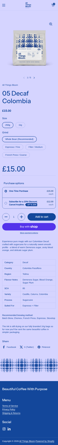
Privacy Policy (8, 409)
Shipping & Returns (11, 413)
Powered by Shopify (45, 441)
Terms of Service (10, 406)
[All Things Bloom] (28, 5)
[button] (53, 5)
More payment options (29, 233)
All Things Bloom (27, 441)
